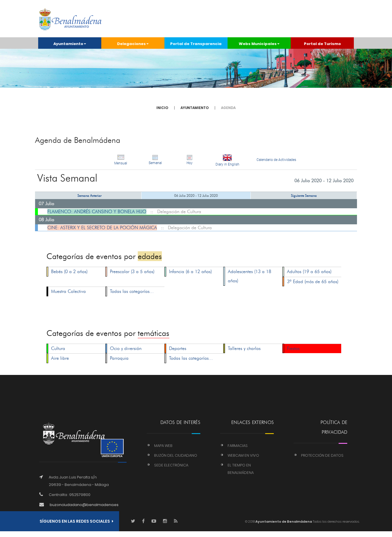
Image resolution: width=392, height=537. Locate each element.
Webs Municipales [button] (258, 43)
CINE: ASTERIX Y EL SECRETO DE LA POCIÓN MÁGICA (102, 227)
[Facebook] (143, 521)
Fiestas (293, 348)
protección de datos (322, 455)
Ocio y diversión (125, 348)
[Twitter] (133, 521)
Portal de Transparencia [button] (196, 43)
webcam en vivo (243, 455)
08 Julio (46, 219)
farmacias (238, 445)
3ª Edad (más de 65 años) (312, 281)
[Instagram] (165, 521)
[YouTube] (154, 521)
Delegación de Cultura (179, 211)
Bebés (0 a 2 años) (69, 271)
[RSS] (176, 521)
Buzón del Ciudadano (175, 455)
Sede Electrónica (171, 465)
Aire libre (60, 358)
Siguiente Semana (304, 195)
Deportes (177, 348)
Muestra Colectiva (68, 291)
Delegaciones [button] (131, 43)
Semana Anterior (89, 195)
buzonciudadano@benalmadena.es (84, 504)
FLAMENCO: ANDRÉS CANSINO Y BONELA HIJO (96, 211)
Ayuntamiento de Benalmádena (283, 521)
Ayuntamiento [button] (68, 43)
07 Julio (46, 203)
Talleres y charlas (244, 348)
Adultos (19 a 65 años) (309, 271)
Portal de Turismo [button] (322, 43)
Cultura (58, 348)
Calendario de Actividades (276, 160)
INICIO (162, 107)
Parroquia (119, 358)
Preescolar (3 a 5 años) (132, 271)
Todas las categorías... (132, 291)
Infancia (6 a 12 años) (190, 271)
